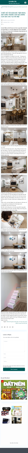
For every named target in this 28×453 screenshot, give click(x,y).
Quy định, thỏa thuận (14, 442)
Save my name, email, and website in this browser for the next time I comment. (14, 366)
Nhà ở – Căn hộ (10, 22)
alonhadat (5, 22)
